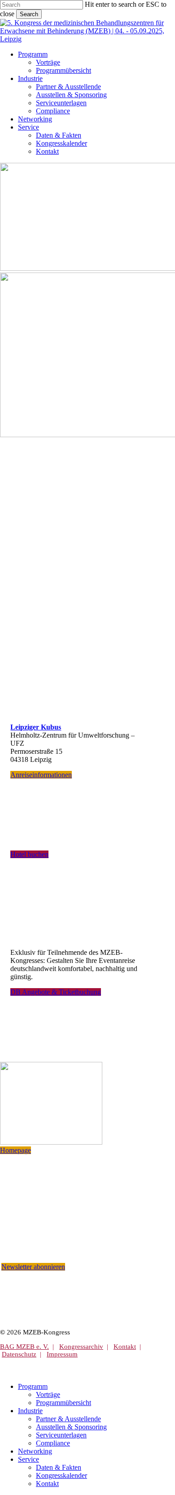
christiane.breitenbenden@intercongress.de (80, 1226)
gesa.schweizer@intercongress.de (66, 1243)
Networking (35, 1451)
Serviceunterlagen (61, 1435)
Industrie (30, 1410)
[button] (41, 775)
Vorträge (48, 1394)
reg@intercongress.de (55, 1234)
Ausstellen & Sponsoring (71, 1427)
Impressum (62, 1354)
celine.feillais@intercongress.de (66, 1251)
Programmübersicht (63, 1402)
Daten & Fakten (58, 1467)
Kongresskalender (61, 1475)
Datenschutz (19, 1354)
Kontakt (125, 1346)
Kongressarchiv (81, 1346)
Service (28, 1459)
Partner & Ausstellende (68, 1419)
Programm (33, 1386)
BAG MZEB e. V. (24, 1346)
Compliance (53, 1443)
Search (29, 14)
